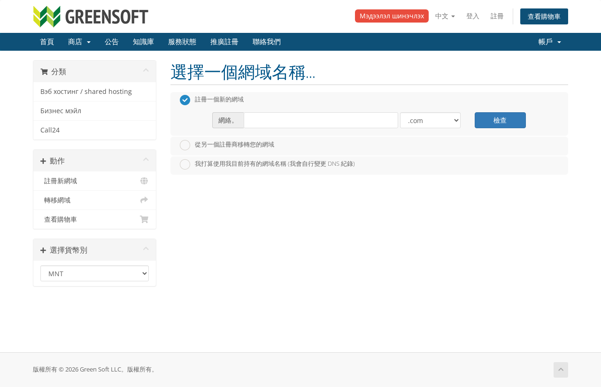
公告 (112, 42)
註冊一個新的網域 (219, 99)
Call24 (50, 130)
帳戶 (547, 42)
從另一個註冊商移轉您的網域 (234, 144)
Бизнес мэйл (60, 111)
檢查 (500, 120)
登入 (472, 15)
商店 (77, 42)
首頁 (47, 42)
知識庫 (143, 42)
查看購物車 (544, 16)
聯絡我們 (267, 42)
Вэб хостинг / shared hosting (86, 91)
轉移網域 (55, 200)
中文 (442, 15)
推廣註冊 (224, 42)
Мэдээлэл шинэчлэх (392, 15)
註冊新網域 (58, 181)
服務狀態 (182, 42)
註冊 (497, 15)
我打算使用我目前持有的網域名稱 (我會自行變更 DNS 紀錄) (275, 164)
